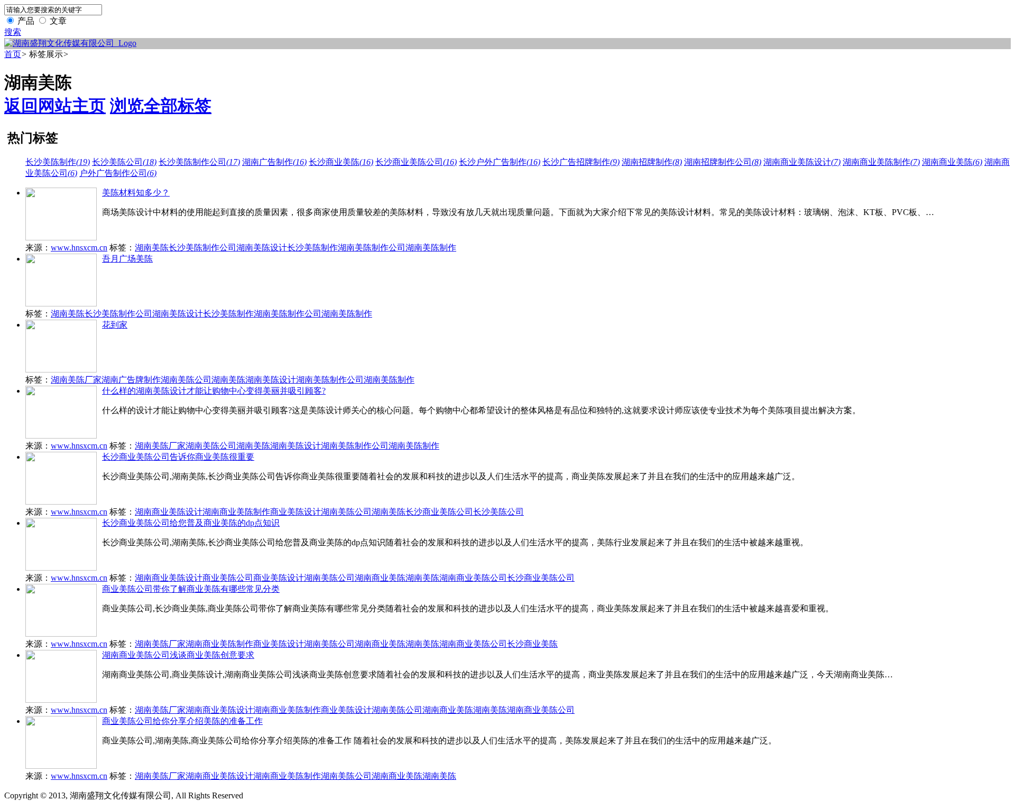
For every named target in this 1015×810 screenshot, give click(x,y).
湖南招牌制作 (652, 161)
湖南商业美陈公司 (473, 577)
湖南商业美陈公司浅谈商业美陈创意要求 (178, 654)
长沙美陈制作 (57, 161)
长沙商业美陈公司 (416, 161)
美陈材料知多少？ (136, 192)
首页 (12, 54)
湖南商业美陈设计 (802, 161)
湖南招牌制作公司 (722, 161)
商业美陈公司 (227, 577)
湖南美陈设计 (261, 247)
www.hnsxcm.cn (79, 247)
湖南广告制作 (274, 161)
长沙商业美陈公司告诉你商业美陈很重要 (178, 456)
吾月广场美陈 (127, 258)
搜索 (12, 31)
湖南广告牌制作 (131, 379)
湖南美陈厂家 (76, 379)
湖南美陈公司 (186, 379)
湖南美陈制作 (430, 247)
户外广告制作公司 (117, 173)
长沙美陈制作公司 (199, 161)
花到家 (114, 324)
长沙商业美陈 (341, 161)
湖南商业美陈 (952, 161)
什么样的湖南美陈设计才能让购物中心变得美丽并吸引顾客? (214, 390)
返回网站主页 (55, 105)
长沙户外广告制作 (499, 161)
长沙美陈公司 (124, 161)
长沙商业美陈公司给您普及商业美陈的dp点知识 (191, 522)
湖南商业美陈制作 (881, 161)
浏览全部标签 (160, 105)
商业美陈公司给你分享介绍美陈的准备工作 (182, 720)
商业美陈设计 (295, 511)
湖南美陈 (152, 247)
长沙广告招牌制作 (581, 161)
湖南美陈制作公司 (371, 247)
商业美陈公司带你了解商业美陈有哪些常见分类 (191, 588)
